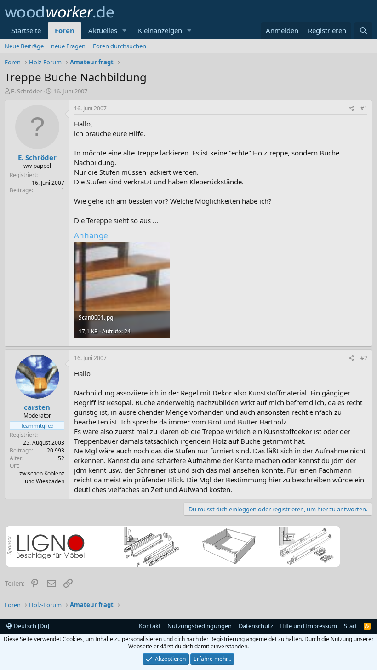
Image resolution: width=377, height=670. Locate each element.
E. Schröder (26, 91)
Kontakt (150, 626)
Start (350, 626)
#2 (363, 358)
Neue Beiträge (24, 46)
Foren (64, 30)
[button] (124, 30)
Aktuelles (102, 30)
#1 (363, 108)
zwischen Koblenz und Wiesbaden (41, 477)
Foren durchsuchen (119, 46)
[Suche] (363, 30)
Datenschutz (256, 626)
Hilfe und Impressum (308, 626)
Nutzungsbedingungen (199, 626)
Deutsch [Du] (30, 626)
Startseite (26, 30)
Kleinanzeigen (160, 30)
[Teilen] (351, 108)
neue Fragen (68, 46)
